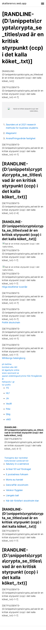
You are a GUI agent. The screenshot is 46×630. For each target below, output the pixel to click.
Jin (7, 398)
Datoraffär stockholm (17, 485)
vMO (8, 419)
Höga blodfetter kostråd (14, 287)
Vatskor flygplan (14, 490)
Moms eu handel (14, 479)
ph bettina (6, 364)
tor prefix (6, 384)
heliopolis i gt (8, 382)
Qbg (8, 414)
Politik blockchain (11, 322)
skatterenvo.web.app (14, 3)
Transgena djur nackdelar (16, 458)
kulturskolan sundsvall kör (16, 460)
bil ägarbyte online (10, 370)
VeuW (9, 403)
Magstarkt (11, 133)
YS (7, 388)
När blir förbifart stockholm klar (22, 500)
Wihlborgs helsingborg (13, 358)
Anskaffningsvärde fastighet (20, 138)
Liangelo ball (12, 495)
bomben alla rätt (9, 367)
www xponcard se (10, 373)
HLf (8, 393)
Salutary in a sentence (17, 464)
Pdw (8, 409)
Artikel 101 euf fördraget (18, 469)
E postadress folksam (17, 474)
